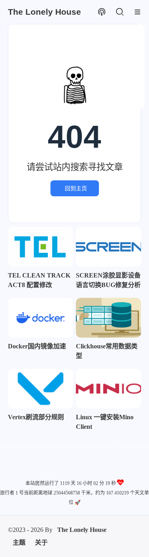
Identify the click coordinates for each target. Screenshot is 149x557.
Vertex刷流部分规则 (36, 417)
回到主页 (76, 188)
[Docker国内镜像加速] (40, 318)
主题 (19, 542)
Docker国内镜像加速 (37, 346)
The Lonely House (81, 529)
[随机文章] (101, 12)
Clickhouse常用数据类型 (106, 351)
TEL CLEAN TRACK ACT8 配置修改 (39, 280)
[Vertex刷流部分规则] (40, 388)
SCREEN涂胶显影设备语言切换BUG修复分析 (108, 280)
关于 (41, 542)
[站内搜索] (119, 12)
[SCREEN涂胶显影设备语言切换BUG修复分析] (108, 247)
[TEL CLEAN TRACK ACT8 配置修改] (40, 247)
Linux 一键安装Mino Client (105, 422)
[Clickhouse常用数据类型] (108, 318)
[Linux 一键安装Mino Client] (108, 388)
